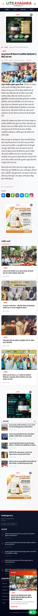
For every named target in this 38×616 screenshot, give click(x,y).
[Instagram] (31, 195)
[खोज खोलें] (3, 4)
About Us (4, 584)
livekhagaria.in (7, 515)
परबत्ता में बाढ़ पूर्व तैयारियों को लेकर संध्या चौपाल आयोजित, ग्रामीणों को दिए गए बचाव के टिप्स (21, 435)
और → (35, 421)
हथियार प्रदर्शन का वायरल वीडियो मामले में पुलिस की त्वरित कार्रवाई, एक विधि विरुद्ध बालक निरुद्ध (22, 463)
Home (3, 603)
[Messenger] (22, 195)
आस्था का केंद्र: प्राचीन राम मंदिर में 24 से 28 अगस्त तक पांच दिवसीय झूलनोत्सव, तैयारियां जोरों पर (22, 426)
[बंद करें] (34, 572)
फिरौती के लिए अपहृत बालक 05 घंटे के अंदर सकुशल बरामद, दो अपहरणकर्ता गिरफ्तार (20, 454)
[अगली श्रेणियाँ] (36, 10)
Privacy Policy (5, 600)
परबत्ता (31, 10)
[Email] (17, 195)
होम (2, 47)
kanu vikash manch (8, 187)
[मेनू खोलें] (35, 4)
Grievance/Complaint (7, 597)
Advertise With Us (6, 587)
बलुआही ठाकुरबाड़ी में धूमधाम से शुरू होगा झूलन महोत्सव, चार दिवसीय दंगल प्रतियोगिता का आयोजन (22, 444)
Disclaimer (5, 590)
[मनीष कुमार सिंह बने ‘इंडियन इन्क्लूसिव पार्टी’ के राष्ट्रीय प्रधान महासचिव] (19, 332)
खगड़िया (7, 10)
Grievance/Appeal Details (8, 593)
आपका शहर (23, 10)
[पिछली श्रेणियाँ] (1, 10)
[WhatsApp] (27, 195)
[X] (8, 195)
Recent (15, 10)
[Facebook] (3, 195)
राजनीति (6, 47)
